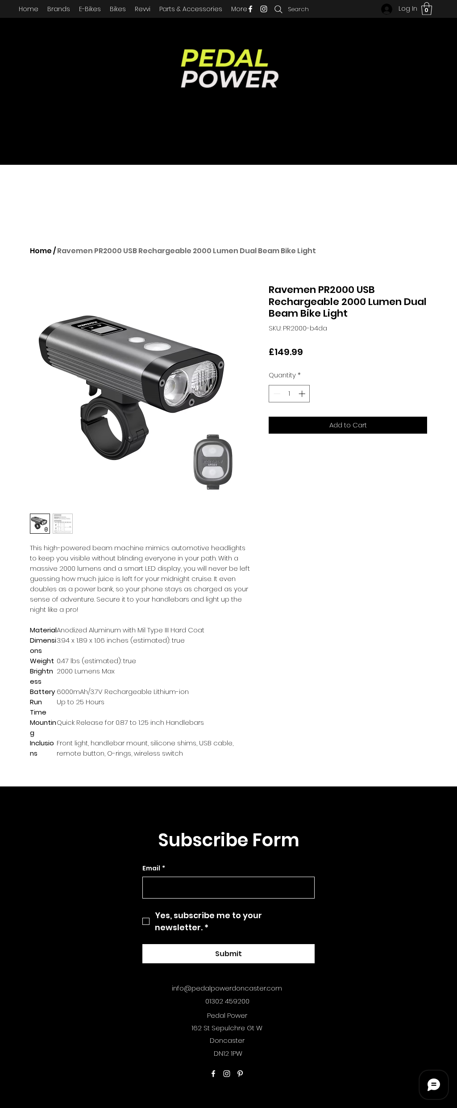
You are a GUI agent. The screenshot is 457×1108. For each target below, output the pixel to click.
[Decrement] (276, 393)
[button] (426, 8)
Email (153, 868)
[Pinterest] (240, 1073)
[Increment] (303, 393)
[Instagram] (263, 8)
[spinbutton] (289, 393)
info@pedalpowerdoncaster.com (227, 988)
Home (41, 251)
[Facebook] (250, 8)
